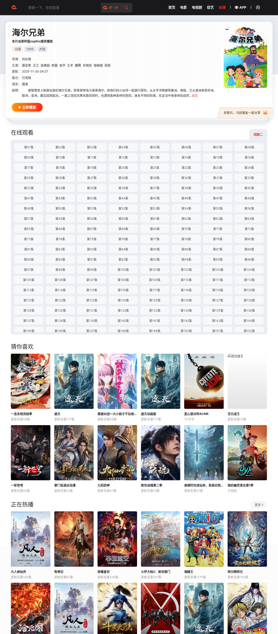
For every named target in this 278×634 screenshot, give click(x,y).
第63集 (218, 218)
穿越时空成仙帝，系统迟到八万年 (204, 485)
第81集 (29, 249)
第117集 (154, 290)
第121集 (28, 300)
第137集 (29, 320)
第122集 (60, 300)
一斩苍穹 (17, 485)
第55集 (218, 208)
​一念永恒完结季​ (21, 414)
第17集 (28, 167)
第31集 (218, 178)
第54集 (186, 208)
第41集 (29, 198)
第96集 (249, 259)
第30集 (186, 178)
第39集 (218, 188)
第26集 (60, 178)
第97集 (29, 269)
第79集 (218, 239)
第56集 (249, 208)
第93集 (155, 259)
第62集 (186, 218)
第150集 (186, 331)
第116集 (123, 290)
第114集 (60, 290)
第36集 (123, 188)
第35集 (92, 188)
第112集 (249, 280)
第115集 (91, 290)
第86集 (186, 249)
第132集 (123, 310)
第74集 (60, 239)
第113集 (28, 290)
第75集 (92, 239)
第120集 (249, 290)
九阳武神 (104, 485)
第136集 (249, 310)
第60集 (123, 218)
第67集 (92, 229)
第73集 (29, 239)
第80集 (249, 239)
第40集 (249, 188)
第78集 (186, 239)
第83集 (92, 249)
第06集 (186, 147)
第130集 (60, 310)
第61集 (155, 218)
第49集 (29, 208)
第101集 (154, 269)
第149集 (155, 331)
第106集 (60, 280)
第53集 (155, 208)
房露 (54, 65)
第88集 (249, 249)
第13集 (155, 157)
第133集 (155, 310)
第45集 (155, 198)
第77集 (155, 239)
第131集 (91, 310)
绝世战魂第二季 (151, 485)
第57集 (29, 218)
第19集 (92, 167)
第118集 (186, 290)
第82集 (60, 249)
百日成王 (234, 414)
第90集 (60, 259)
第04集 (123, 147)
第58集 (60, 218)
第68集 (123, 229)
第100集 (123, 269)
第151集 (217, 331)
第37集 (155, 188)
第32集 (249, 178)
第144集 (249, 320)
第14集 (186, 157)
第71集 (217, 229)
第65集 (29, 229)
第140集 (123, 320)
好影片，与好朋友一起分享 (242, 112)
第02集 (60, 147)
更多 (258, 505)
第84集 (123, 249)
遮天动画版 (148, 414)
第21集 (154, 167)
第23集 (218, 167)
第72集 (249, 229)
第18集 (60, 167)
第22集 (186, 167)
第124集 (123, 300)
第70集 (186, 229)
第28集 (123, 178)
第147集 (92, 331)
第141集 (154, 320)
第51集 (92, 208)
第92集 (123, 259)
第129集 (29, 310)
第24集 (249, 167)
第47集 (218, 198)
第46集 (186, 198)
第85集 (155, 249)
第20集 (123, 167)
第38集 (186, 188)
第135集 (217, 310)
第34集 (60, 188)
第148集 (123, 331)
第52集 (123, 208)
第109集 (155, 280)
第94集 (186, 259)
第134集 (186, 310)
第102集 (186, 269)
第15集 (218, 157)
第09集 (29, 157)
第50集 (60, 208)
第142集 (186, 320)
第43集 (92, 198)
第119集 (217, 290)
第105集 (29, 280)
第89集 (29, 259)
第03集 (92, 147)
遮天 (57, 414)
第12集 (123, 157)
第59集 (92, 218)
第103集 (217, 269)
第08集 (249, 147)
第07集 (218, 147)
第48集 (249, 198)
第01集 (29, 147)
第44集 (123, 198)
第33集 (29, 188)
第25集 (29, 178)
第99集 (92, 269)
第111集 (217, 280)
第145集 (29, 331)
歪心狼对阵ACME (196, 414)
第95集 (218, 259)
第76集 (123, 239)
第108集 (123, 280)
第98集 (60, 269)
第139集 (92, 320)
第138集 (60, 320)
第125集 (155, 300)
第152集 (249, 331)
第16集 (249, 157)
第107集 (92, 280)
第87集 (218, 249)
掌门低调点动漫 (65, 485)
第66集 (60, 229)
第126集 (186, 300)
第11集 (91, 157)
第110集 (186, 280)
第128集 (249, 300)
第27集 (92, 178)
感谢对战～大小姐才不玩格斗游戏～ (117, 414)
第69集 (155, 229)
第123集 (92, 300)
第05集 (155, 147)
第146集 (60, 331)
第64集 (249, 218)
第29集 (155, 178)
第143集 (217, 320)
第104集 (249, 269)
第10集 (60, 157)
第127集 (217, 300)
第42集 (60, 198)
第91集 (92, 259)
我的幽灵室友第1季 (240, 485)
